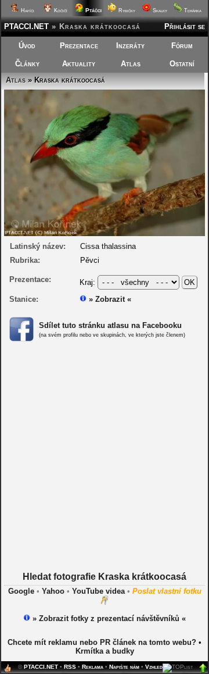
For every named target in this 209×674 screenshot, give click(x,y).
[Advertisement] (104, 467)
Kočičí (59, 10)
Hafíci (26, 10)
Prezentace (79, 45)
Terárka (191, 10)
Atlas (130, 63)
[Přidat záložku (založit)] (7, 671)
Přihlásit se (184, 26)
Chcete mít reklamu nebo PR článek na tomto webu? (102, 642)
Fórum (182, 45)
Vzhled (154, 667)
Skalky (159, 10)
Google (21, 591)
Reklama (92, 667)
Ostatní (182, 63)
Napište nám (124, 667)
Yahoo (53, 591)
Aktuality (78, 63)
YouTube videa (98, 591)
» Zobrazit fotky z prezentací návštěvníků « (108, 618)
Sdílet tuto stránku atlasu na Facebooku (110, 325)
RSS (70, 667)
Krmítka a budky (104, 651)
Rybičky (126, 10)
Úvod (27, 45)
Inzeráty (130, 45)
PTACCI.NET (26, 26)
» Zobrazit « (109, 299)
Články (27, 63)
